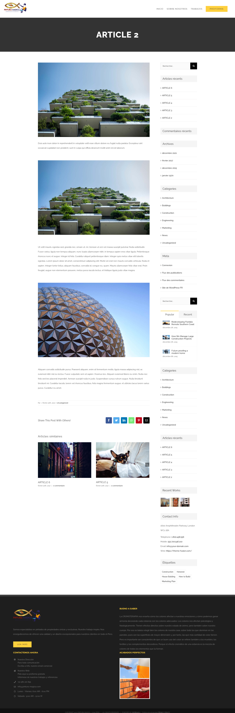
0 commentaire (59, 486)
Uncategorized (62, 403)
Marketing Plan (168, 581)
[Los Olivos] (185, 502)
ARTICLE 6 (44, 482)
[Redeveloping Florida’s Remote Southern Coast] (166, 323)
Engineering (167, 220)
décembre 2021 (169, 153)
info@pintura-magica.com (29, 687)
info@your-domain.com (177, 546)
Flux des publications (172, 273)
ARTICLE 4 (167, 103)
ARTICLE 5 (102, 482)
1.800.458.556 (177, 537)
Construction (168, 213)
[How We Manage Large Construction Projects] (166, 337)
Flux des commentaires (173, 280)
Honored (180, 572)
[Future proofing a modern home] (166, 352)
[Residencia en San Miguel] (165, 502)
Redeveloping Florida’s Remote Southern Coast (182, 323)
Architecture (168, 198)
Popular (169, 314)
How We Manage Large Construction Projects (182, 337)
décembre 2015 (169, 168)
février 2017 (167, 160)
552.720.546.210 (175, 541)
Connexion (167, 265)
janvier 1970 (167, 175)
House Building (168, 577)
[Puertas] (175, 502)
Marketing (166, 228)
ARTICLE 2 (167, 118)
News (165, 235)
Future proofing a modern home (179, 351)
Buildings (166, 205)
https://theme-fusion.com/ (179, 551)
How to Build (184, 577)
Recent (188, 314)
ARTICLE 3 (167, 110)
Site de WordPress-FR (172, 288)
